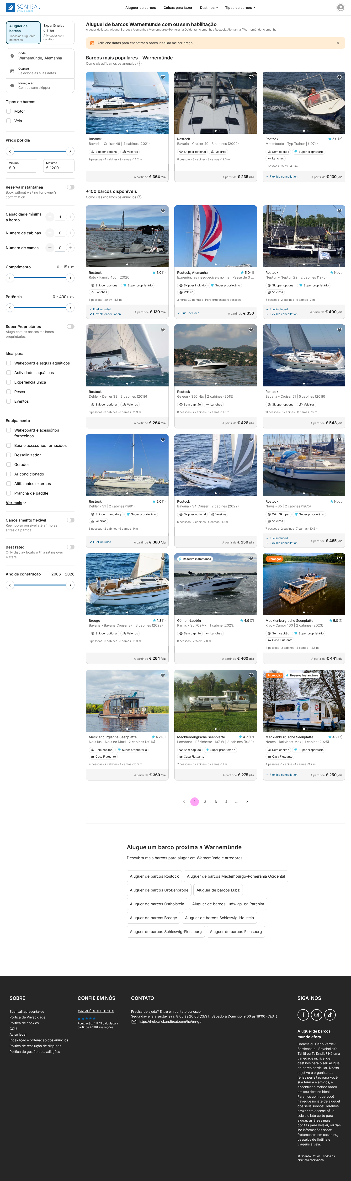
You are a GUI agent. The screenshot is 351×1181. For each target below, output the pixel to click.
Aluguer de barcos (140, 7)
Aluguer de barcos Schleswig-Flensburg (166, 931)
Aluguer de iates (97, 29)
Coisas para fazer (178, 7)
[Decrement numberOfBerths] (49, 247)
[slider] (10, 151)
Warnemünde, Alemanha (260, 29)
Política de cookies (24, 1023)
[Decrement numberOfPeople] (49, 216)
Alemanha (139, 29)
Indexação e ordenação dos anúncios (39, 1040)
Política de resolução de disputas (35, 1046)
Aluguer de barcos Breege (153, 917)
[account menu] (340, 7)
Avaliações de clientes (96, 1011)
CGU (13, 1029)
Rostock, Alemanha (228, 29)
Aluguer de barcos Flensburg (236, 931)
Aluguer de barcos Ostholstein (157, 904)
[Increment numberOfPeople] (70, 217)
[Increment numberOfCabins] (70, 233)
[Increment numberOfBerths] (70, 247)
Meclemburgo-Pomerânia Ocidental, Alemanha (181, 29)
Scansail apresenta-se (27, 1011)
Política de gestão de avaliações (35, 1051)
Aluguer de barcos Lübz (218, 890)
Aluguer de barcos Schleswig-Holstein (219, 917)
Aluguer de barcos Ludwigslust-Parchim (228, 904)
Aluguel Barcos (120, 29)
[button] (127, 131)
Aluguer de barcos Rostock (154, 876)
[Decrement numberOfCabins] (49, 232)
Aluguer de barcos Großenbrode (159, 890)
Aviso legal (18, 1034)
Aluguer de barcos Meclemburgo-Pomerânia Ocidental (236, 876)
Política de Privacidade (27, 1017)
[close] (337, 43)
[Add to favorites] (163, 77)
